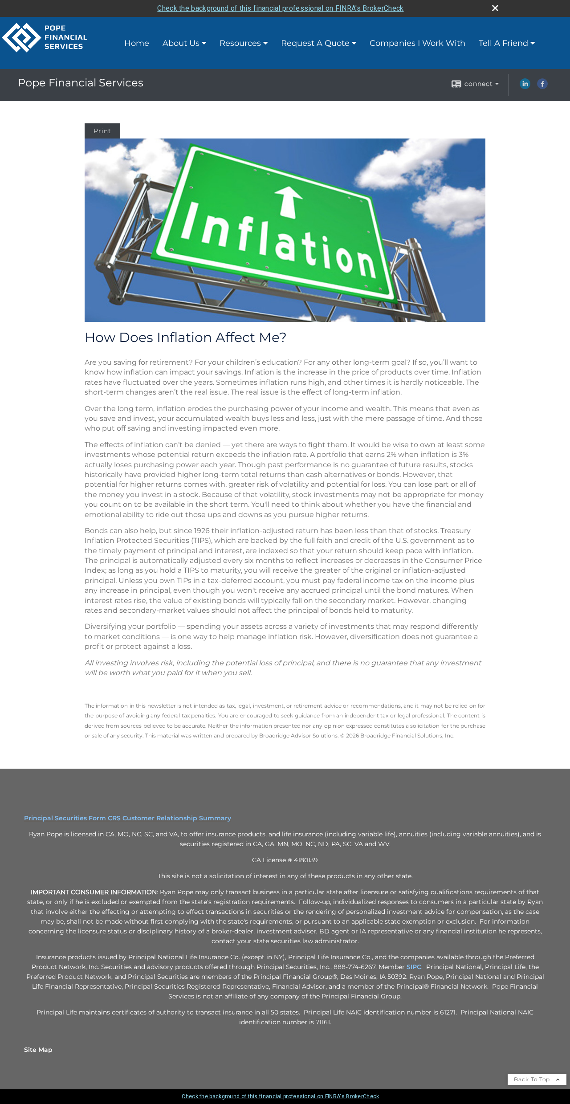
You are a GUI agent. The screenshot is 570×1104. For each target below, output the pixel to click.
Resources (240, 43)
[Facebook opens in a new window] (542, 87)
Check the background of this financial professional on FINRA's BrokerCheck (280, 8)
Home (136, 43)
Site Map (38, 1050)
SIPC (414, 967)
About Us (181, 43)
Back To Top (533, 1079)
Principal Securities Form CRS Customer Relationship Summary (127, 818)
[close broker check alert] (495, 8)
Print (102, 131)
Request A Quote (315, 43)
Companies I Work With (417, 43)
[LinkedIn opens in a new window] (525, 87)
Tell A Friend (503, 43)
